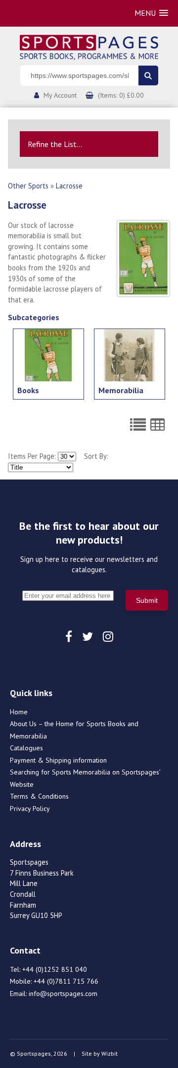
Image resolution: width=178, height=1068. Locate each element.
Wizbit (109, 1053)
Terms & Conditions (39, 796)
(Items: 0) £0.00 (121, 95)
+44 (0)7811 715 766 (66, 981)
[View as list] (138, 424)
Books (28, 390)
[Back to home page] (89, 46)
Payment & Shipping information (58, 760)
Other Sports (28, 185)
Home (19, 711)
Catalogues (26, 747)
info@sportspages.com (63, 993)
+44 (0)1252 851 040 (54, 969)
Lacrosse (69, 185)
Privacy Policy (30, 808)
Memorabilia (120, 390)
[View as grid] (157, 424)
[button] (151, 13)
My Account (60, 95)
